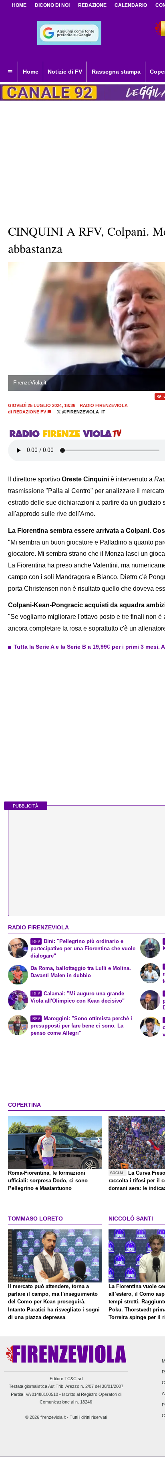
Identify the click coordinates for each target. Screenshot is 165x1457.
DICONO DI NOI (52, 5)
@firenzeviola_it (83, 411)
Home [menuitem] (30, 71)
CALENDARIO (131, 5)
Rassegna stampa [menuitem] (116, 71)
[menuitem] (10, 72)
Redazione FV (29, 411)
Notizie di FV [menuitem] (65, 71)
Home (19, 5)
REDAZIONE (92, 5)
